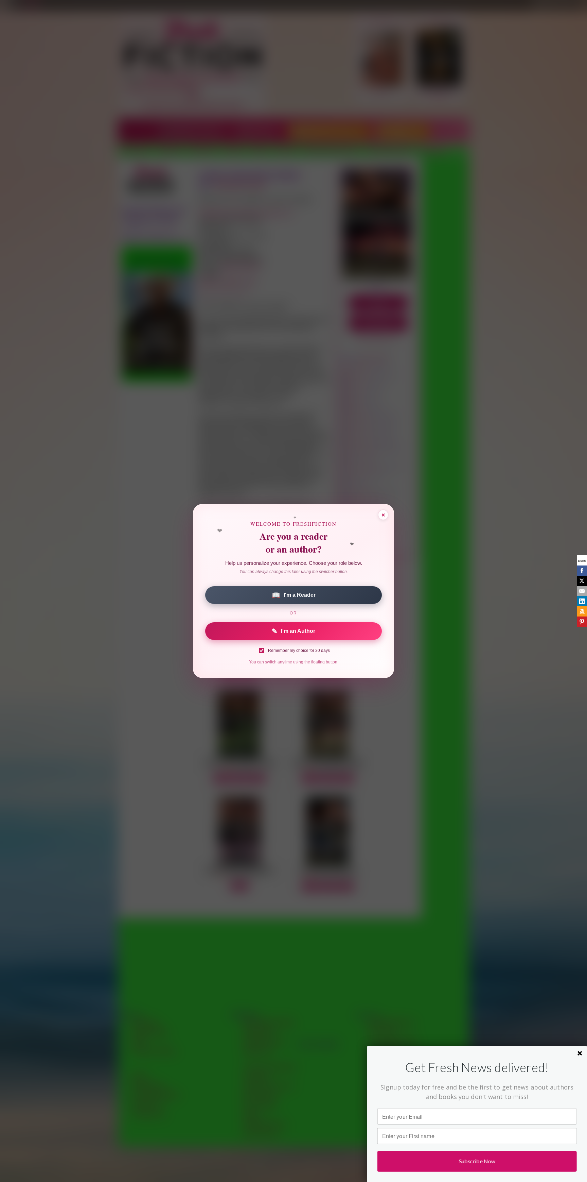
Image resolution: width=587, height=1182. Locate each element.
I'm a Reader (294, 595)
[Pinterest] (582, 622)
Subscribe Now (477, 1161)
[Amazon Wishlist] (582, 611)
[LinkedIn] (582, 601)
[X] (582, 581)
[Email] (582, 591)
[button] (477, 1067)
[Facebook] (582, 570)
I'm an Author (293, 631)
